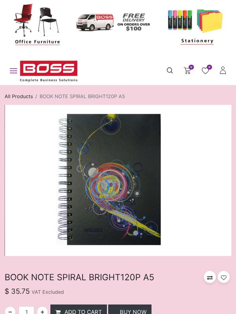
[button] (210, 277)
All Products (19, 96)
